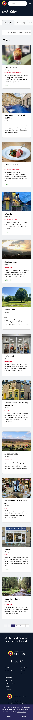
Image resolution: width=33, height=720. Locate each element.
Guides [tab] (21, 23)
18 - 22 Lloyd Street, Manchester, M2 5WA (16, 703)
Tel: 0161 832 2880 (16, 701)
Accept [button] (24, 716)
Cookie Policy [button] (21, 712)
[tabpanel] (16, 335)
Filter (8, 40)
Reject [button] (9, 716)
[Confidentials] (16, 696)
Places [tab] (8, 23)
